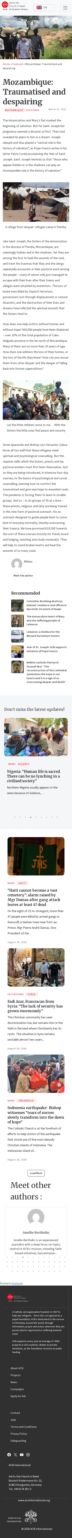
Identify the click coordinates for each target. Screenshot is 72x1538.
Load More (36, 1173)
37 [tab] (12, 1271)
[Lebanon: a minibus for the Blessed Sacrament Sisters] (17, 636)
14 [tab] (12, 1262)
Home (6, 64)
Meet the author (23, 576)
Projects (15, 1375)
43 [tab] (44, 1271)
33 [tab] (49, 1266)
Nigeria (23, 764)
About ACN (16, 1368)
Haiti (22, 883)
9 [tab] (57, 817)
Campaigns (17, 1389)
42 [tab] (38, 1271)
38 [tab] (17, 1271)
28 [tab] (23, 1266)
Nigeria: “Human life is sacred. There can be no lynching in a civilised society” (34, 776)
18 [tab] (33, 1262)
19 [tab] (38, 1262)
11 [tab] (59, 1257)
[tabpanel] (36, 760)
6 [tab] (41, 817)
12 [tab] (65, 1257)
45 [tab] (54, 1271)
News (12, 764)
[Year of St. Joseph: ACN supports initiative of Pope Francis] (17, 651)
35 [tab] (59, 1266)
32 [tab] (44, 1266)
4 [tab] (31, 817)
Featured (17, 64)
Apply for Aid (18, 1396)
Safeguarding (18, 1441)
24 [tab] (65, 1262)
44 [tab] (49, 1271)
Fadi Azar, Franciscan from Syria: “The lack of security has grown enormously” (35, 1006)
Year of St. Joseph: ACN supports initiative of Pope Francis (47, 649)
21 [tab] (49, 1262)
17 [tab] (28, 1262)
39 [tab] (23, 1271)
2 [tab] (20, 817)
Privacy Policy (18, 1434)
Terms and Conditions (23, 1427)
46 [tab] (59, 1271)
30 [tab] (33, 1266)
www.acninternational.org (34, 1500)
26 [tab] (12, 1266)
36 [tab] (65, 1266)
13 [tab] (7, 1262)
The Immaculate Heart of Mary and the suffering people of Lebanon (45, 620)
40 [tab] (28, 1271)
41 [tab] (33, 1271)
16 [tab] (23, 1262)
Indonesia (26, 1100)
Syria (32, 994)
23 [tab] (59, 1262)
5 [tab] (36, 817)
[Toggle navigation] (65, 7)
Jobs (13, 1420)
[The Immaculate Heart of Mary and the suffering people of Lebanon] (17, 621)
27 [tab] (17, 1266)
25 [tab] (7, 1266)
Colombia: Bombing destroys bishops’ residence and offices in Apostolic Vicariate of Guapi (47, 605)
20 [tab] (44, 1262)
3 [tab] (25, 817)
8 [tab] (51, 817)
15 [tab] (17, 1262)
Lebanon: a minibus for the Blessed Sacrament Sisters (43, 634)
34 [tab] (54, 1266)
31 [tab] (38, 1266)
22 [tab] (54, 1262)
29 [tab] (28, 1266)
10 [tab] (54, 1257)
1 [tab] (15, 817)
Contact (15, 1413)
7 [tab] (46, 817)
